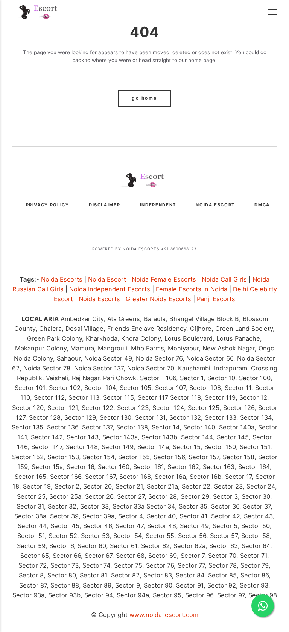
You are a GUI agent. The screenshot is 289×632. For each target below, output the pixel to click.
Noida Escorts (61, 279)
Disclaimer (104, 204)
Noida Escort (215, 204)
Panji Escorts (216, 299)
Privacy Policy (47, 204)
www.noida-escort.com (163, 614)
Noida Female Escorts (164, 279)
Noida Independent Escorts (109, 289)
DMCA (262, 204)
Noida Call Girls (224, 279)
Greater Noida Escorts (158, 299)
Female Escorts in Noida (191, 289)
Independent (158, 204)
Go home (144, 98)
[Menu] (272, 12)
